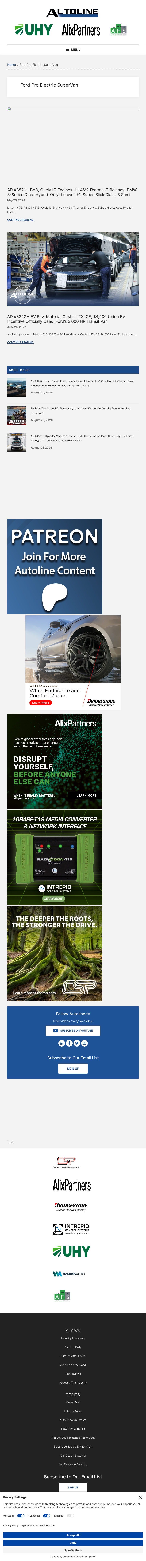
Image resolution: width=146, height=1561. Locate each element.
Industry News (73, 1411)
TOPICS (73, 1394)
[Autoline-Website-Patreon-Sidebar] (54, 613)
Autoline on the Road (73, 1364)
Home (11, 64)
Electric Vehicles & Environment (73, 1446)
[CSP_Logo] (71, 1163)
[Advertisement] (73, 484)
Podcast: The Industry (73, 1382)
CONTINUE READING (20, 219)
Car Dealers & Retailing (73, 1464)
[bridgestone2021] (71, 1207)
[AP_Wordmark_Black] (81, 30)
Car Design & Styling (73, 1455)
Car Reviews (73, 1373)
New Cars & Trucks (73, 1428)
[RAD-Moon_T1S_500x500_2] (54, 904)
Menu (76, 49)
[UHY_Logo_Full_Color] (34, 30)
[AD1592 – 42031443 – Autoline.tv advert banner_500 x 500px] (54, 807)
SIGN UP (73, 1068)
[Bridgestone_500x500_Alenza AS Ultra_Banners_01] (73, 709)
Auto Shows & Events (73, 1420)
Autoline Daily (73, 1347)
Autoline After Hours (73, 1356)
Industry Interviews (73, 1338)
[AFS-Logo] (118, 30)
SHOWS (73, 1331)
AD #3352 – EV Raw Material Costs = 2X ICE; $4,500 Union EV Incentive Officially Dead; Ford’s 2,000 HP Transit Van (66, 319)
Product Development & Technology (73, 1437)
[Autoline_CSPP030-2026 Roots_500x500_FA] (54, 1000)
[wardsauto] (71, 1274)
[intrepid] (71, 1230)
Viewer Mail (73, 1402)
